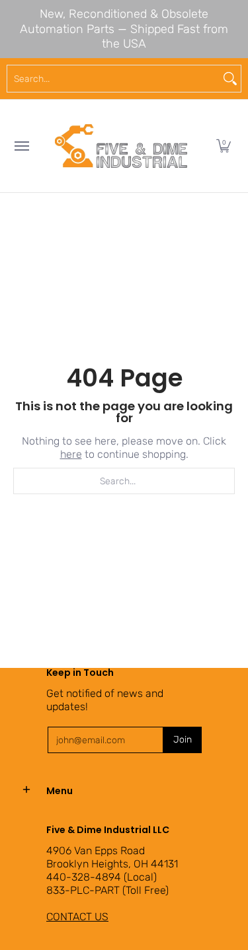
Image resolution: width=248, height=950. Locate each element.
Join (182, 739)
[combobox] (113, 78)
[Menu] (21, 146)
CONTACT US (77, 916)
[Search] (230, 78)
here (71, 454)
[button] (223, 146)
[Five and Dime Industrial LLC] (121, 146)
